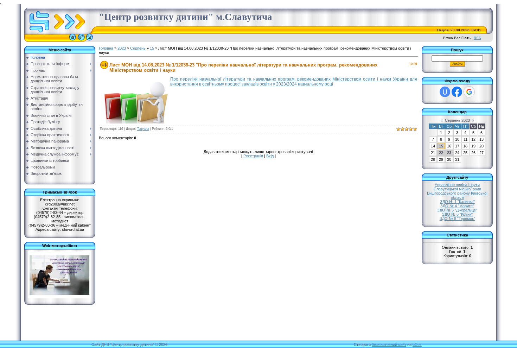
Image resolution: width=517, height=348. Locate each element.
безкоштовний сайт (389, 344)
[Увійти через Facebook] (457, 92)
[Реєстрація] (81, 40)
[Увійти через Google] (469, 91)
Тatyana (143, 129)
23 (449, 153)
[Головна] (72, 40)
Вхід (270, 156)
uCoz (417, 344)
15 (152, 48)
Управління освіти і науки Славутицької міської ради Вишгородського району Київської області (457, 191)
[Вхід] (89, 40)
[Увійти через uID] (445, 92)
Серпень (138, 48)
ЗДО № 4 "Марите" (457, 206)
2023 (121, 48)
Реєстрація (253, 156)
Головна (106, 48)
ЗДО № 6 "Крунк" (457, 214)
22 (441, 153)
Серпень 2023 (457, 120)
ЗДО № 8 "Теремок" (457, 218)
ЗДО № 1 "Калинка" (457, 202)
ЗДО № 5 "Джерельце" (457, 210)
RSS (477, 38)
